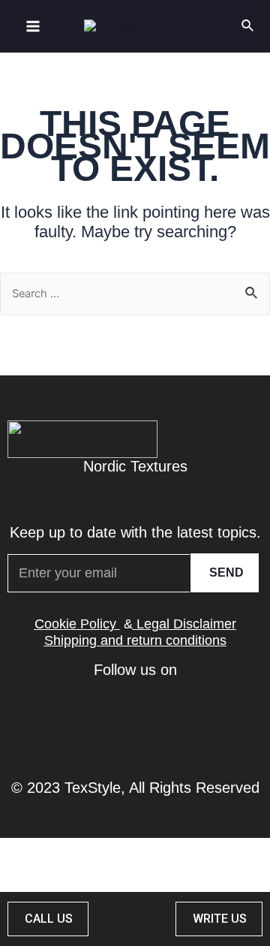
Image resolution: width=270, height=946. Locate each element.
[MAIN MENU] (33, 26)
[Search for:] (135, 292)
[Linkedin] (89, 724)
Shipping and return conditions (135, 640)
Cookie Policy (75, 623)
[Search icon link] (248, 26)
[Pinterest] (135, 724)
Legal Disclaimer (186, 623)
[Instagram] (181, 724)
